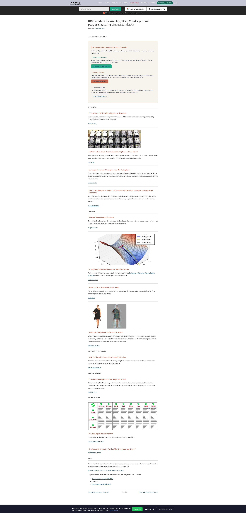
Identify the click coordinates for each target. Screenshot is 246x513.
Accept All (137, 509)
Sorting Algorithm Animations (101, 434)
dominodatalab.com (94, 367)
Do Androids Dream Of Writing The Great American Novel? (112, 449)
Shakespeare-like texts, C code (139, 273)
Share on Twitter (93, 470)
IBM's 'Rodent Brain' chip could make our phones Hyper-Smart (113, 152)
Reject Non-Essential (165, 509)
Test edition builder (165, 3)
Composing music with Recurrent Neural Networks (109, 269)
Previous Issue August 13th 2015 (102, 479)
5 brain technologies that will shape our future (107, 379)
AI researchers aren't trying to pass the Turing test (109, 170)
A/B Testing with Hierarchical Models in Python (107, 357)
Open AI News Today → (100, 96)
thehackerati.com (93, 345)
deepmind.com (93, 228)
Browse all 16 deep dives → (101, 66)
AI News (99, 3)
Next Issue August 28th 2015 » (148, 492)
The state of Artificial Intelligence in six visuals (107, 113)
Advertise (152, 3)
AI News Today (134, 3)
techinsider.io (92, 183)
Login (176, 3)
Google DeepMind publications (101, 217)
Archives (107, 3)
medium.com (92, 123)
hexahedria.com (93, 280)
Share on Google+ (118, 470)
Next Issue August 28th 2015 (101, 484)
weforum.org (92, 392)
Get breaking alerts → (99, 81)
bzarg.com (91, 298)
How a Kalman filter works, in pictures (104, 287)
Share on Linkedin (105, 470)
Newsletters (124, 3)
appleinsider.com (93, 206)
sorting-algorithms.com (95, 441)
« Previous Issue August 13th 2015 (98, 492)
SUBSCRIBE (115, 9)
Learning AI (114, 3)
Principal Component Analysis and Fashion (106, 332)
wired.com (91, 162)
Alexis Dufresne (100, 28)
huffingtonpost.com (94, 452)
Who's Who (143, 3)
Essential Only (149, 509)
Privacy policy (114, 510)
